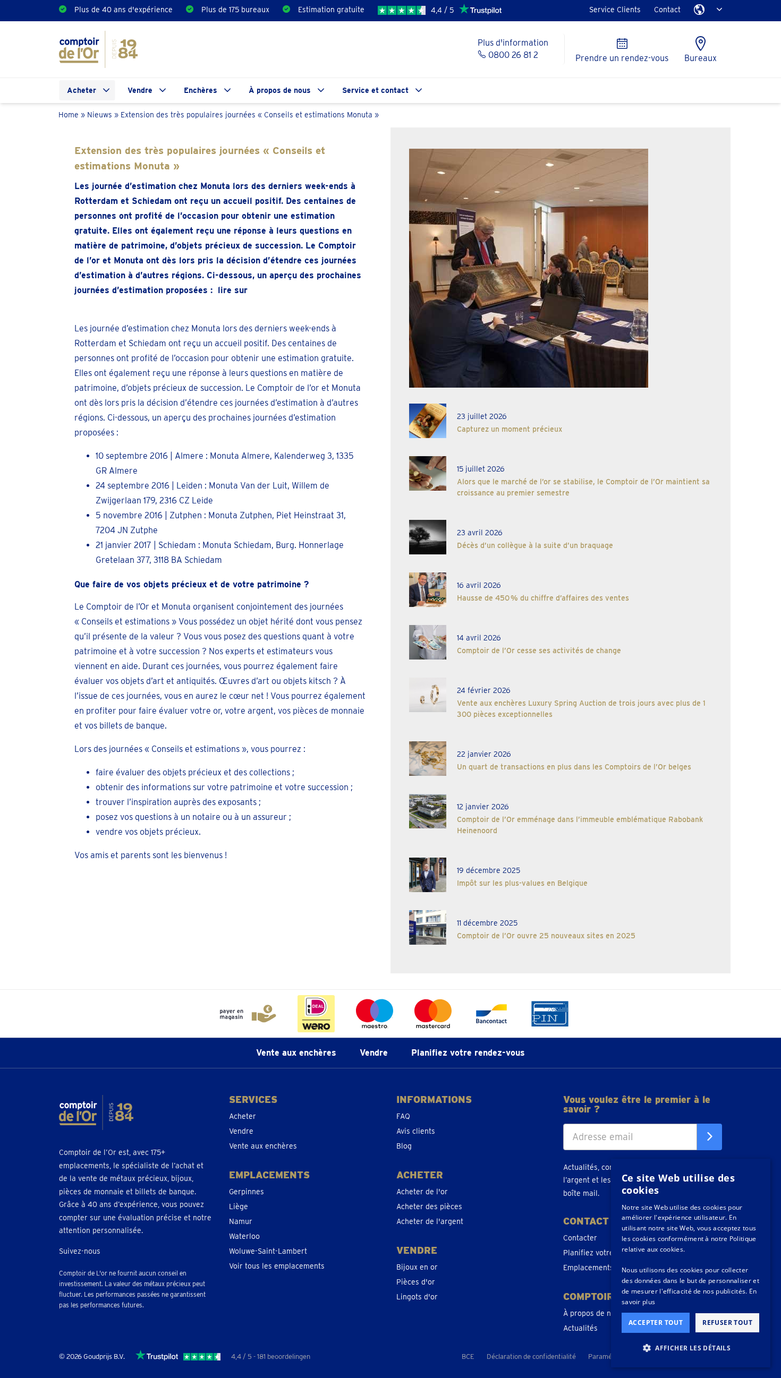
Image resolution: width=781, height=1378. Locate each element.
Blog (404, 1146)
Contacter (580, 1238)
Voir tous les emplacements (277, 1266)
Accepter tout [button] (656, 1322)
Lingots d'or (417, 1297)
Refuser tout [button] (727, 1322)
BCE (468, 1356)
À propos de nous (280, 90)
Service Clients (615, 9)
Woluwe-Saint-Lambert (268, 1251)
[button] (691, 1348)
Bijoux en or (417, 1267)
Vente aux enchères (296, 1053)
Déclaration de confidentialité (531, 1356)
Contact (667, 9)
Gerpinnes (246, 1191)
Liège (238, 1206)
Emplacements (588, 1267)
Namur (240, 1221)
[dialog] (690, 1263)
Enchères (200, 90)
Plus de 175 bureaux (235, 9)
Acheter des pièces (429, 1206)
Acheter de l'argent (429, 1221)
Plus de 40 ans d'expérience (123, 9)
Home (68, 114)
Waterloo (244, 1236)
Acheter (81, 90)
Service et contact (375, 90)
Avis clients (415, 1131)
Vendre (140, 90)
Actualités (580, 1328)
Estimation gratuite (331, 9)
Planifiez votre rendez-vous (468, 1053)
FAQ (403, 1116)
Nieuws (99, 114)
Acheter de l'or (422, 1191)
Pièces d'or (415, 1282)
